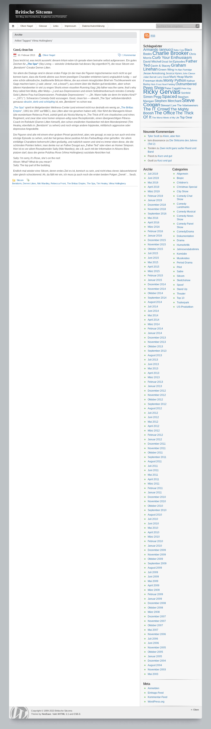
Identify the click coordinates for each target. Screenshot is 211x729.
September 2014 (157, 297)
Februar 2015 (155, 275)
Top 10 (180, 298)
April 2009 (153, 585)
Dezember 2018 (157, 204)
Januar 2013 (155, 386)
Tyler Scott (153, 136)
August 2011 (155, 461)
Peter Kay (186, 88)
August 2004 (155, 665)
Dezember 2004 (157, 660)
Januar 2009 (155, 598)
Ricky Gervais (162, 91)
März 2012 (154, 430)
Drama (180, 240)
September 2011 (157, 457)
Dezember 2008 (157, 603)
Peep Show (153, 88)
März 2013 (154, 377)
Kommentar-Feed (157, 697)
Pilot (179, 267)
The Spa (91, 183)
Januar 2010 (155, 545)
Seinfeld (185, 93)
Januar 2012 (155, 439)
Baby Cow (179, 50)
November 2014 (157, 288)
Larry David (163, 77)
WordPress (19, 713)
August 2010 (155, 514)
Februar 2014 (155, 328)
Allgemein (182, 173)
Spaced (169, 96)
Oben (196, 709)
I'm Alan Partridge (183, 69)
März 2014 (154, 324)
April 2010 (153, 532)
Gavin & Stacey (160, 65)
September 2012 (157, 404)
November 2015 (157, 244)
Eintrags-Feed (156, 692)
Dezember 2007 (157, 616)
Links (56, 26)
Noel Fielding (168, 84)
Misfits (159, 80)
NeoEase (46, 714)
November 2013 (157, 342)
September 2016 (157, 213)
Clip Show (182, 191)
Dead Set (167, 61)
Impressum (70, 26)
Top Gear (186, 117)
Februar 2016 (155, 231)
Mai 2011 (153, 474)
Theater (181, 293)
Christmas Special (187, 186)
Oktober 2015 (155, 249)
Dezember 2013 (157, 337)
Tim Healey (102, 183)
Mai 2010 (153, 527)
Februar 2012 (155, 434)
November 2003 (157, 669)
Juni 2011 (153, 470)
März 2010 (154, 536)
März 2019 (154, 191)
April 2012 (153, 426)
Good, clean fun (23, 49)
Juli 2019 (153, 173)
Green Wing (166, 69)
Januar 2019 (155, 200)
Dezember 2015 (157, 240)
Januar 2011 (155, 492)
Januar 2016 (155, 235)
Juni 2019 (153, 178)
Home (13, 26)
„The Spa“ (18, 107)
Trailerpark (183, 302)
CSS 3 (77, 714)
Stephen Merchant (168, 101)
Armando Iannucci (158, 50)
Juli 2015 (153, 253)
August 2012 (155, 408)
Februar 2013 (155, 381)
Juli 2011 (153, 466)
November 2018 (157, 209)
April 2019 (153, 186)
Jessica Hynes (174, 73)
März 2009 (154, 590)
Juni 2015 (153, 257)
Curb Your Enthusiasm (172, 57)
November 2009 (157, 554)
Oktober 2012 (155, 399)
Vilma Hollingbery (117, 183)
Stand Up (182, 289)
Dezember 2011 (157, 443)
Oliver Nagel (26, 26)
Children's (182, 182)
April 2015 (153, 266)
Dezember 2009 (157, 550)
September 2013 (157, 350)
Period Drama (184, 262)
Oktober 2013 (155, 346)
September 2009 (157, 563)
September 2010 (157, 510)
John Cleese (189, 73)
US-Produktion (185, 306)
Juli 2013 (153, 359)
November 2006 (157, 634)
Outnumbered (186, 84)
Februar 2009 (155, 594)
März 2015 (154, 271)
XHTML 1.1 (63, 714)
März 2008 (154, 612)
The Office (164, 112)
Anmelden (153, 688)
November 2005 (157, 647)
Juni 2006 (153, 643)
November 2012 (157, 395)
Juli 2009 (153, 572)
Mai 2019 (153, 182)
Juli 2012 (153, 412)
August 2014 (155, 302)
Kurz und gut (165, 156)
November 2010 (157, 501)
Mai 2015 (153, 262)
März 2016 (154, 226)
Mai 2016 (153, 218)
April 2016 (153, 222)
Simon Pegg (152, 97)
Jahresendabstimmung (190, 249)
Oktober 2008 (155, 607)
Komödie (182, 253)
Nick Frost (156, 84)
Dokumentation (185, 236)
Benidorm (17, 183)
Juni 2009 (153, 576)
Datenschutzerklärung (93, 26)
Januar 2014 (155, 333)
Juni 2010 (153, 523)
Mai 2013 (153, 368)
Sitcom (20, 180)
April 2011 (153, 479)
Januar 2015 (155, 280)
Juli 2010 (153, 519)
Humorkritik (183, 244)
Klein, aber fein (171, 136)
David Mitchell (152, 61)
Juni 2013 (153, 364)
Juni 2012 (153, 417)
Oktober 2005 (155, 651)
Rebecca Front (58, 183)
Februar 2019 (155, 196)
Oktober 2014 (155, 293)
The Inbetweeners (187, 105)
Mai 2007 (153, 629)
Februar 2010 (155, 541)
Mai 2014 (153, 315)
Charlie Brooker (170, 53)
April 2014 (153, 319)
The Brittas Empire (76, 183)
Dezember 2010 (157, 497)
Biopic (180, 178)
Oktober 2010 (155, 505)
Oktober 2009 (155, 558)
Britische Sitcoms (33, 12)
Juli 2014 (153, 306)
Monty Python (174, 80)
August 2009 (155, 567)
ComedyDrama (185, 231)
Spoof (180, 284)
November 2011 (157, 448)
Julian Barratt (149, 77)
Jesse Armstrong (154, 73)
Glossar (43, 26)
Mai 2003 (153, 674)
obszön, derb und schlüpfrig (39, 101)
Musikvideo (183, 258)
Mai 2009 (153, 581)
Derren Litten (29, 183)
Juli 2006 (153, 638)
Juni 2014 (153, 310)
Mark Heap (176, 76)
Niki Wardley (43, 183)
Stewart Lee (168, 105)
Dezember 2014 (157, 284)
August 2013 (155, 355)
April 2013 (153, 373)
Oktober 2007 (155, 625)
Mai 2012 (153, 421)
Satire (180, 271)
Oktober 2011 (155, 452)
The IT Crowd (156, 109)
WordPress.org (156, 701)
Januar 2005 (155, 656)
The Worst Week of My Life (165, 117)
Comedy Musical (186, 211)
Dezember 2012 (157, 390)
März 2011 (153, 483)
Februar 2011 (155, 488)
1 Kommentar (129, 55)
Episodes (179, 61)
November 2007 (157, 621)
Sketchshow (183, 280)
